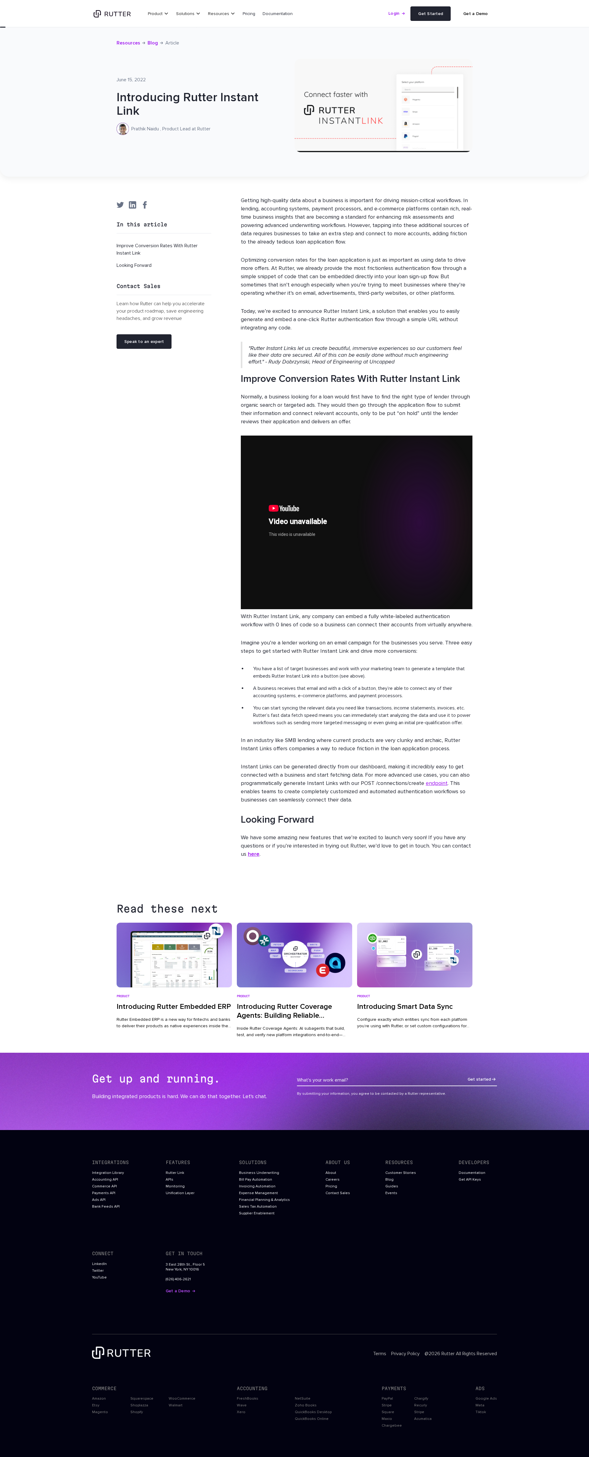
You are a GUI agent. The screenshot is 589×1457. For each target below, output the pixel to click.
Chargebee (392, 1426)
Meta (479, 1405)
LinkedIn (99, 1264)
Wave (242, 1405)
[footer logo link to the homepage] (122, 1354)
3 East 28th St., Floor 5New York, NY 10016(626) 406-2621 (185, 1272)
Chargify (421, 1399)
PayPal (387, 1399)
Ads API (99, 1200)
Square (388, 1412)
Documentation (278, 13)
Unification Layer (180, 1193)
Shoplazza (139, 1405)
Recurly (420, 1405)
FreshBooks (247, 1399)
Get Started (430, 13)
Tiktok (480, 1412)
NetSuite (302, 1399)
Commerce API (104, 1186)
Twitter (98, 1271)
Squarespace (141, 1399)
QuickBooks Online (312, 1419)
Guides (391, 1186)
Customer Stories (400, 1173)
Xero (241, 1412)
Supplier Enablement (257, 1213)
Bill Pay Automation (255, 1180)
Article (172, 43)
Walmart (176, 1405)
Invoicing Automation (257, 1186)
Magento (100, 1412)
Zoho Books (306, 1405)
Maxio (387, 1419)
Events (391, 1193)
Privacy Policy (405, 1354)
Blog (153, 43)
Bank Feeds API (106, 1207)
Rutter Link (175, 1173)
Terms (379, 1354)
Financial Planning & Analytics (264, 1200)
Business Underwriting (259, 1173)
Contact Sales (337, 1193)
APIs (169, 1180)
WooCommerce (182, 1399)
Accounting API (105, 1180)
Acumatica (423, 1419)
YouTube (99, 1277)
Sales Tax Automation (258, 1207)
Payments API (103, 1193)
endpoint (437, 783)
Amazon (99, 1399)
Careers (332, 1180)
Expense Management (258, 1193)
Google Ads (486, 1399)
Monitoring (175, 1186)
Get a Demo (475, 13)
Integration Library (108, 1173)
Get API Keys (470, 1180)
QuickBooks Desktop (313, 1412)
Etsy (95, 1405)
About (330, 1173)
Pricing (249, 13)
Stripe (387, 1405)
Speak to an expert (144, 341)
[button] (158, 13)
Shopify (136, 1412)
